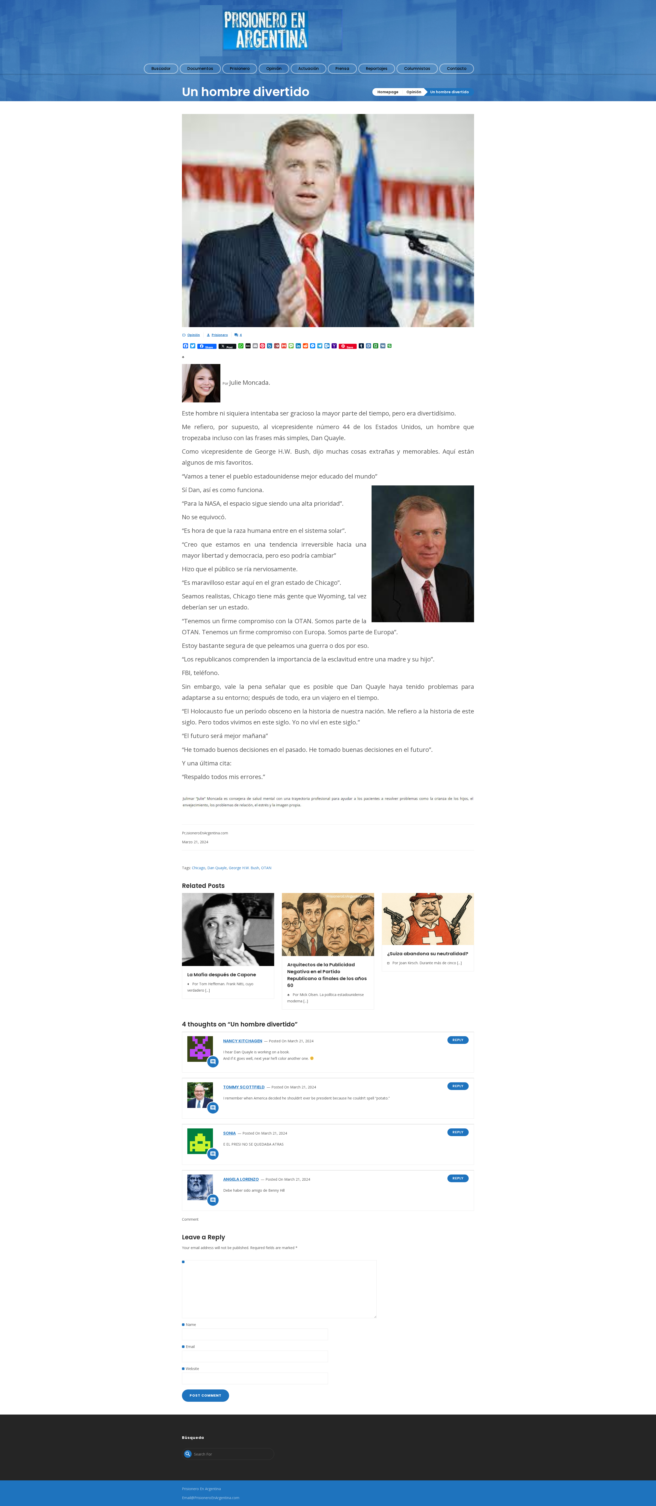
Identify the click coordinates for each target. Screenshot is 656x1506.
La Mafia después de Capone (221, 974)
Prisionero (220, 335)
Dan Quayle (217, 867)
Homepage (387, 92)
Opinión (413, 92)
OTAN (266, 867)
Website (192, 1368)
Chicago (198, 867)
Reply (458, 1039)
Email (190, 1346)
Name (191, 1324)
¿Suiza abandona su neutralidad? (427, 953)
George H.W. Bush (244, 867)
